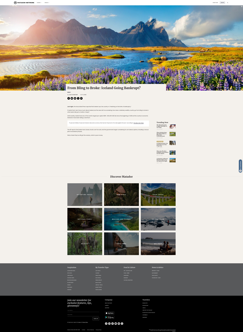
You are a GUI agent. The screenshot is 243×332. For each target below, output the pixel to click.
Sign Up (134, 171)
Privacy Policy (129, 174)
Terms (123, 174)
